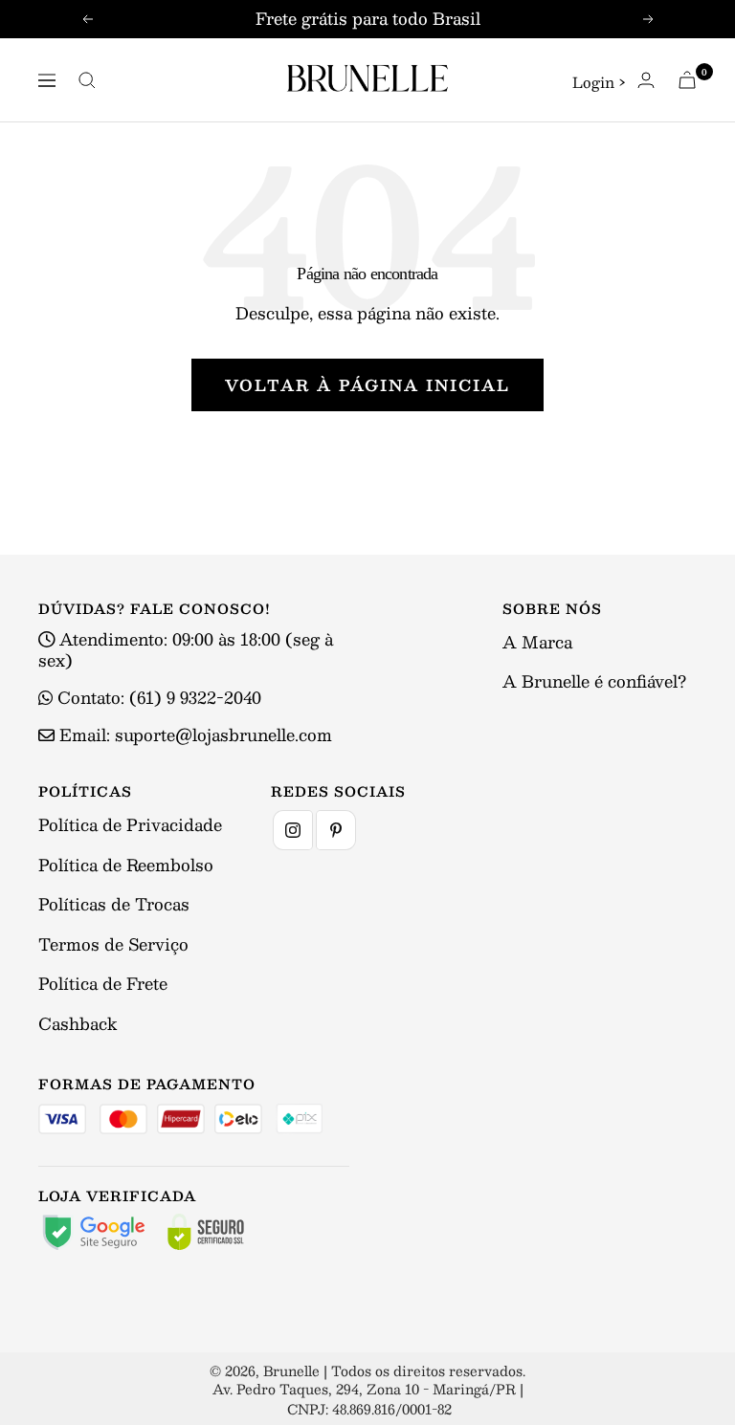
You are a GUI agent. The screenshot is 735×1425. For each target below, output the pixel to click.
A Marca (537, 641)
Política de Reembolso (125, 864)
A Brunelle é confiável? (594, 681)
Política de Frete (102, 983)
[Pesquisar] (87, 80)
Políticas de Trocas (113, 903)
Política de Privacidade (130, 824)
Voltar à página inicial (367, 385)
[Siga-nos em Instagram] (293, 830)
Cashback (77, 1023)
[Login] (646, 80)
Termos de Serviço (113, 944)
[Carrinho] (687, 80)
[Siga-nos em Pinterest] (336, 830)
